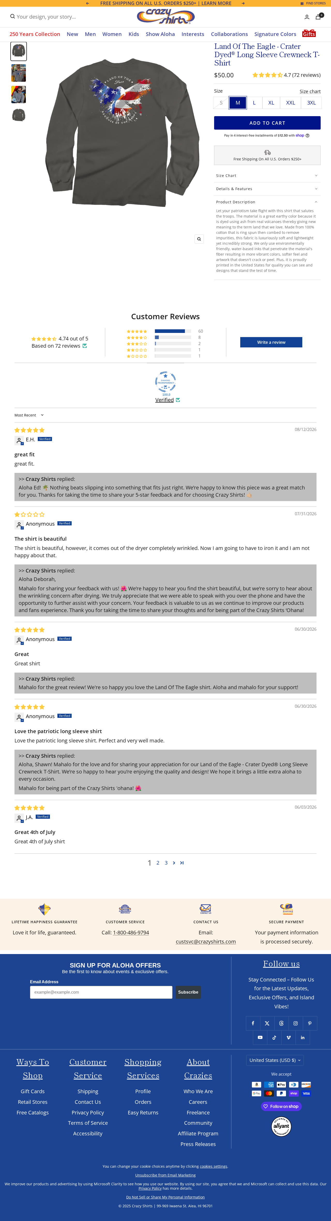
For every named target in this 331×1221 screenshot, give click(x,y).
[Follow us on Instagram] (296, 1023)
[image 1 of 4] (18, 51)
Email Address (44, 982)
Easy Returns (143, 1112)
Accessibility (87, 1133)
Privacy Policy (88, 1112)
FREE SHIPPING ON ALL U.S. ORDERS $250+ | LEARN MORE (165, 3)
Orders (143, 1101)
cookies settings (213, 1166)
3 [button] (166, 862)
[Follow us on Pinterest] (310, 1023)
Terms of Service (88, 1122)
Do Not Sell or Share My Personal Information (165, 1197)
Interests (193, 34)
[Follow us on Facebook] (253, 1023)
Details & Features (234, 188)
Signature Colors (275, 34)
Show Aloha (160, 34)
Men (90, 34)
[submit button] (12, 16)
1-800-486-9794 (131, 932)
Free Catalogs (33, 1112)
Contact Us (88, 1101)
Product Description (235, 201)
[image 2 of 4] (18, 73)
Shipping (88, 1091)
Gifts (309, 34)
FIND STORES (316, 3)
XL (271, 102)
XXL (290, 102)
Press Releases (198, 1144)
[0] (318, 16)
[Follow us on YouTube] (260, 1037)
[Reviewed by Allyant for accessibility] (281, 1120)
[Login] (307, 17)
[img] (29, 430)
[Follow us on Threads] (281, 1023)
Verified (164, 399)
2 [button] (157, 862)
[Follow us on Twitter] (267, 1023)
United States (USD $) (273, 1060)
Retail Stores (33, 1101)
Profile (143, 1091)
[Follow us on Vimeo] (288, 1037)
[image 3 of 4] (18, 94)
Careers (198, 1101)
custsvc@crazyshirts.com (206, 941)
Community (198, 1122)
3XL (311, 102)
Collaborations (229, 34)
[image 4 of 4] (18, 116)
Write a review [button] (271, 342)
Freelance (198, 1112)
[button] (268, 74)
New (72, 34)
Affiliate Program (198, 1133)
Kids (134, 34)
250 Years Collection (35, 34)
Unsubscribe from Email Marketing (165, 1175)
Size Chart (226, 175)
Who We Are (198, 1091)
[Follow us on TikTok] (274, 1037)
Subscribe (188, 992)
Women (112, 34)
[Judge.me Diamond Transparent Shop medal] (165, 381)
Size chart (310, 91)
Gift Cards (33, 1091)
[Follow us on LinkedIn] (303, 1037)
